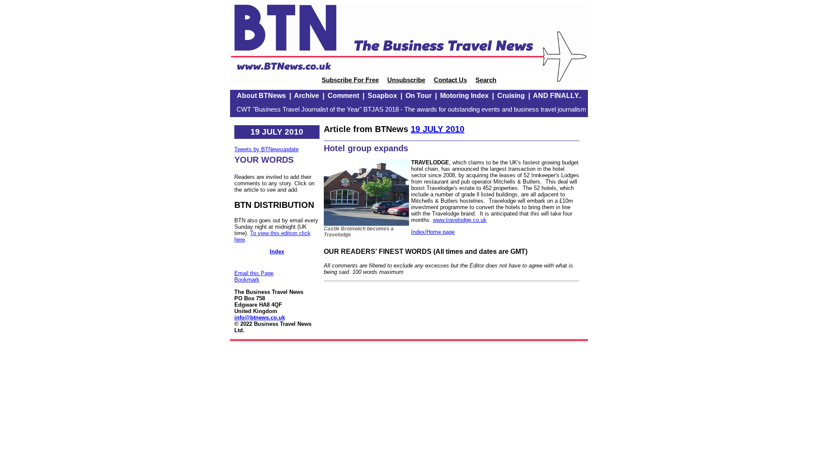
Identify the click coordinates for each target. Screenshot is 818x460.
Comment (343, 95)
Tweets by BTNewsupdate (266, 149)
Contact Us (450, 80)
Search (485, 80)
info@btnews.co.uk (259, 317)
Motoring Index (464, 95)
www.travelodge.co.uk (460, 220)
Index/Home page (433, 232)
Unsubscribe (406, 80)
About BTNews (261, 95)
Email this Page (254, 273)
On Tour (419, 95)
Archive (306, 95)
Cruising (511, 95)
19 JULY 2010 (437, 129)
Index (277, 251)
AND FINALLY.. (557, 95)
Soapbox (382, 95)
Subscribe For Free (350, 80)
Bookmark (246, 279)
